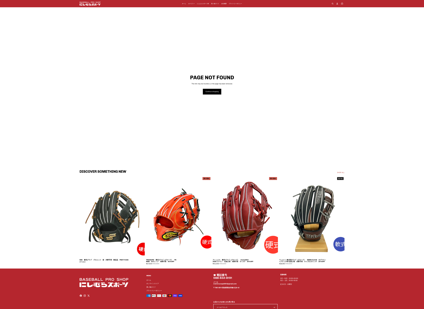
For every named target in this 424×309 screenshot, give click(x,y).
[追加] (141, 254)
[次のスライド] (141, 217)
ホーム (148, 280)
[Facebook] (81, 295)
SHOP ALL (340, 172)
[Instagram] (84, 295)
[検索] (332, 3)
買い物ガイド (151, 287)
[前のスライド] (83, 217)
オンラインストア (152, 284)
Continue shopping (212, 92)
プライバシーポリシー (154, 291)
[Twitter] (88, 295)
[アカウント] (337, 3)
